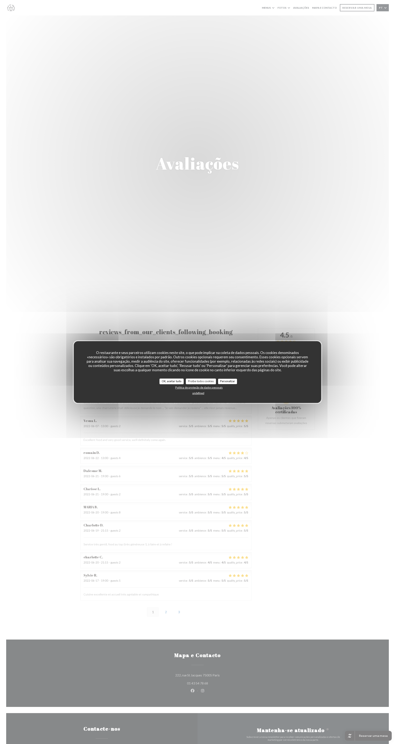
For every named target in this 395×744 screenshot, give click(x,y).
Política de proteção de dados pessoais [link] (199, 387)
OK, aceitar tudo (171, 381)
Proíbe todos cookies (201, 381)
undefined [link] (198, 393)
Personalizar (227, 381)
